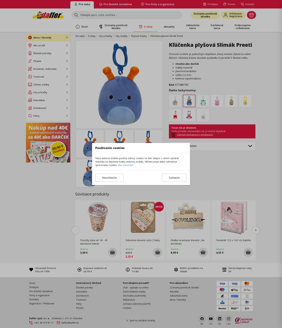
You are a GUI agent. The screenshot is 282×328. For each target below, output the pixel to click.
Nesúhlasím (109, 177)
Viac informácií (125, 165)
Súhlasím (174, 177)
